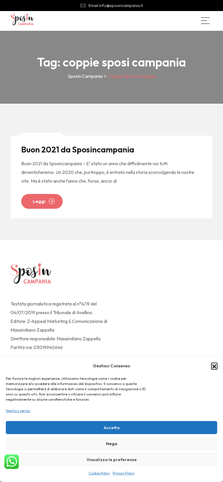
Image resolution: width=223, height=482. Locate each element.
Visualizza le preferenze (112, 459)
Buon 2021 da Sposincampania (77, 149)
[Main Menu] (205, 20)
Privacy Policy (123, 473)
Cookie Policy (99, 473)
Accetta (112, 427)
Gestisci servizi (18, 411)
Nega (111, 443)
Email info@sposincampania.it (116, 5)
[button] (214, 366)
